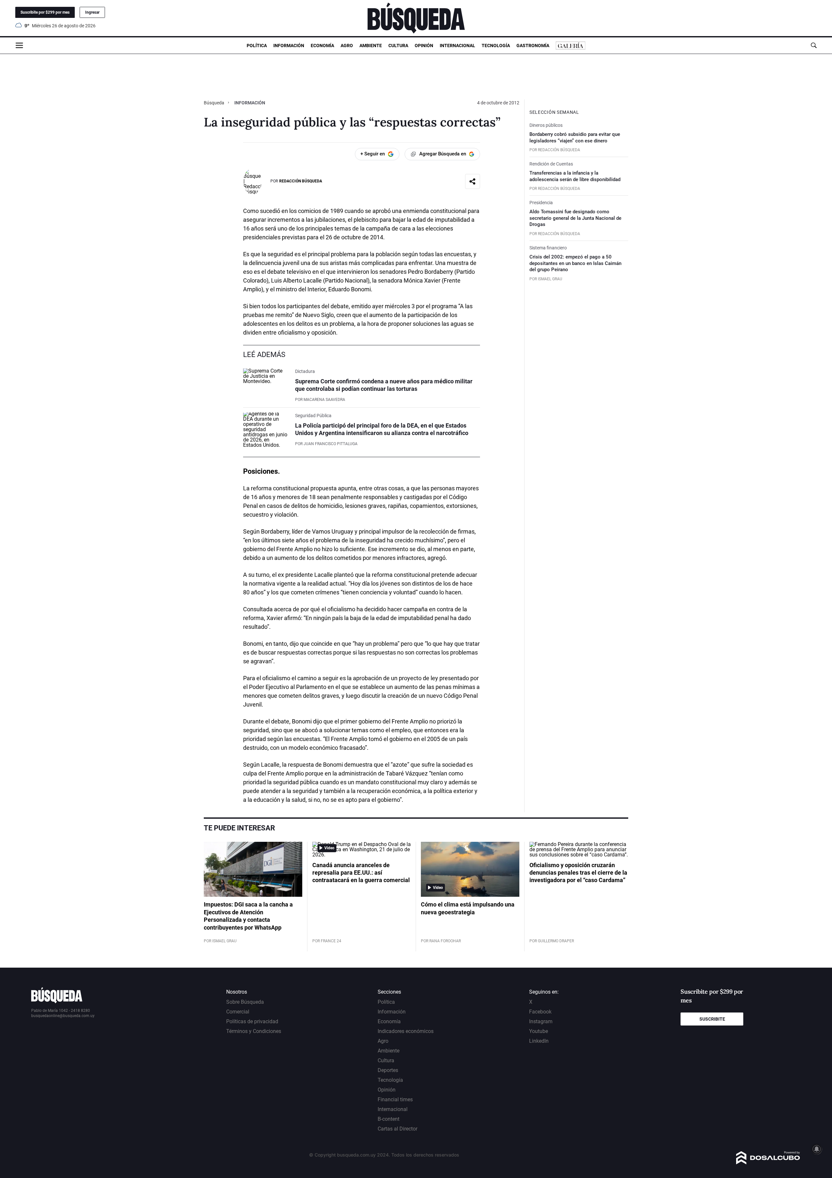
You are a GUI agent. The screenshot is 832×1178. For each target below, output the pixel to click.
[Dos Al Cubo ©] (768, 1162)
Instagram (540, 1021)
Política (257, 45)
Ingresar (92, 12)
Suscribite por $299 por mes (45, 12)
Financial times (395, 1099)
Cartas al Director (397, 1129)
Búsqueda (214, 102)
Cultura (398, 45)
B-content (388, 1119)
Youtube (538, 1031)
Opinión (424, 45)
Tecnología (496, 45)
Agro (347, 45)
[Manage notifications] (817, 1149)
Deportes (388, 1070)
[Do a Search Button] (814, 45)
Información (288, 45)
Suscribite (712, 1019)
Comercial (237, 1012)
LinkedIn (539, 1041)
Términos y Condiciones (253, 1031)
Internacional (457, 45)
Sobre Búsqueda (245, 1002)
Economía (322, 45)
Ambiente (370, 45)
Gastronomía (532, 45)
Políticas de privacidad (252, 1021)
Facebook (540, 1012)
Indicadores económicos (406, 1031)
